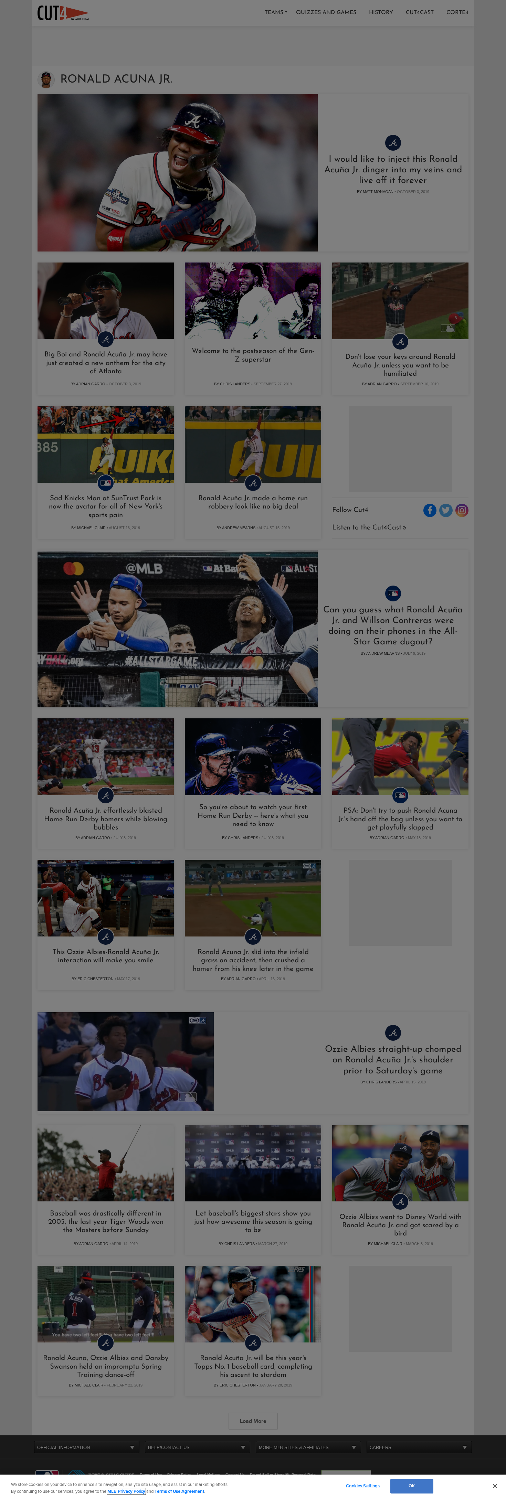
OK (412, 1486)
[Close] (495, 1485)
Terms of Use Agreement (179, 1491)
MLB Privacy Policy (126, 1491)
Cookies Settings (363, 1486)
